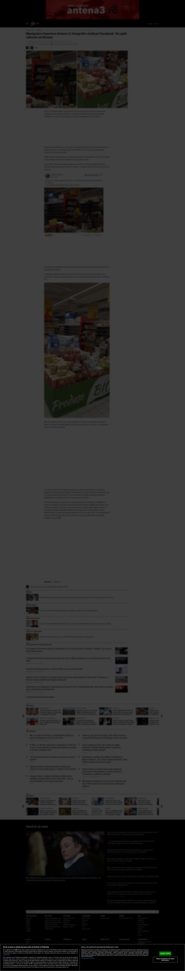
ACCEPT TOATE (165, 953)
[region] (92, 957)
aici (15, 963)
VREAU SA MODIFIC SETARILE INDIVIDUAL (165, 959)
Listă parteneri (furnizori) (88, 958)
